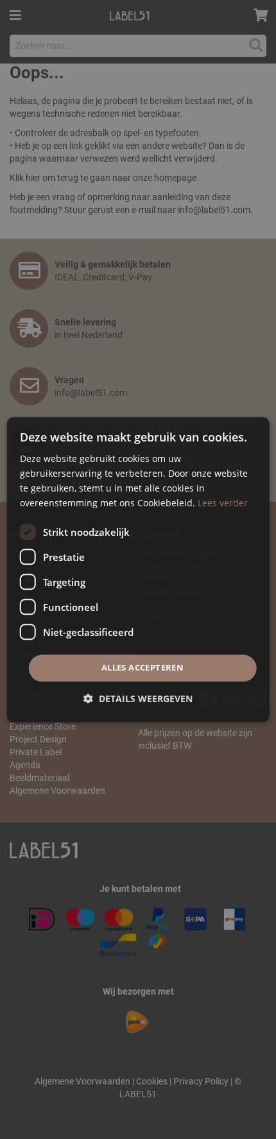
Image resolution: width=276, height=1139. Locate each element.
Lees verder (223, 503)
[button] (138, 698)
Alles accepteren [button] (142, 668)
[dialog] (138, 569)
